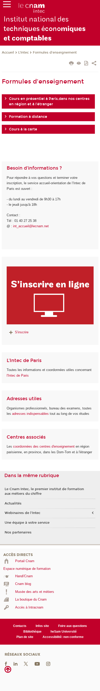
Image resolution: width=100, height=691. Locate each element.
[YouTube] (37, 663)
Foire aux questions (72, 626)
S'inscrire (21, 332)
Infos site (42, 626)
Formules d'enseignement (55, 52)
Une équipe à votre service (27, 523)
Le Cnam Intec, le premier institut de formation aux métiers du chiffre (44, 491)
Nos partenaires (18, 532)
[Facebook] (6, 663)
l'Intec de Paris (18, 375)
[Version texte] (79, 63)
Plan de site (24, 637)
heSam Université (64, 631)
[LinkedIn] (15, 663)
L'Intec (23, 52)
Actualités (13, 503)
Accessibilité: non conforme (63, 637)
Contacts (19, 626)
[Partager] (94, 63)
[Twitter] (26, 663)
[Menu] (7, 5)
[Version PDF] (86, 63)
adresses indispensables (30, 414)
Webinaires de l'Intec (22, 513)
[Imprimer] (71, 63)
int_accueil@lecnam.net (31, 226)
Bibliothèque (32, 631)
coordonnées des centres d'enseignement (44, 446)
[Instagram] (48, 663)
